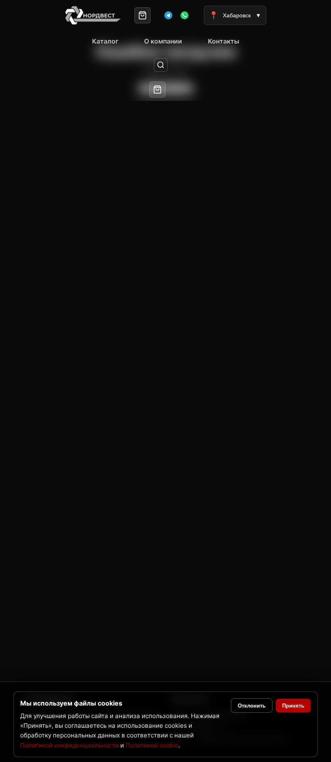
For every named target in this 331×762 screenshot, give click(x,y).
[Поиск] (161, 65)
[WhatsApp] (184, 15)
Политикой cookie (152, 745)
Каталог (105, 41)
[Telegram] (168, 15)
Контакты (223, 41)
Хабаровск (235, 15)
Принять (293, 706)
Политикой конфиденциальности (69, 745)
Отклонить (252, 706)
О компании (163, 41)
